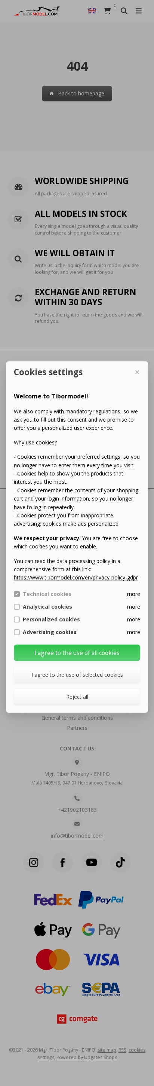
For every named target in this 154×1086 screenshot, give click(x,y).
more (133, 593)
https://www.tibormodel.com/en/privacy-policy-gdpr (76, 577)
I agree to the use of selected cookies (77, 674)
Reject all (77, 696)
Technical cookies (47, 594)
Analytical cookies (47, 606)
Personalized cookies (51, 619)
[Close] (137, 372)
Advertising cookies (50, 632)
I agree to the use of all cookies (77, 653)
